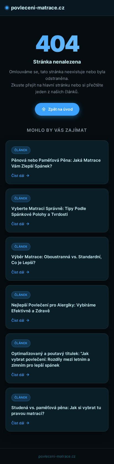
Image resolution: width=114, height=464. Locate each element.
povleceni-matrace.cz (37, 8)
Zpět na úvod (60, 109)
